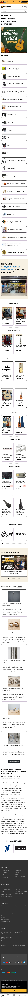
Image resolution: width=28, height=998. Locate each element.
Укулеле (14, 413)
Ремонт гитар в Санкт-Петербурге (6, 938)
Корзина (19, 996)
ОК (14, 990)
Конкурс (17, 874)
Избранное (14, 996)
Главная (2, 996)
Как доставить (4, 872)
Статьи (2, 874)
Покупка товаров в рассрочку (19, 931)
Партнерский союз (5, 889)
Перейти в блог (14, 761)
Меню (25, 996)
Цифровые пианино (14, 439)
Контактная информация (9, 913)
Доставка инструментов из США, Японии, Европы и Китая (7, 932)
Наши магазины (6, 819)
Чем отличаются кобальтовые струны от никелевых (12, 746)
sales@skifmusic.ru (5, 921)
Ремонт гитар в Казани (20, 937)
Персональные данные (20, 908)
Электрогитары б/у (14, 330)
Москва (25, 6)
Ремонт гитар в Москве (20, 935)
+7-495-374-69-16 (5, 919)
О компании (4, 887)
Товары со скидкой (14, 466)
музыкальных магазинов (10, 268)
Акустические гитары (14, 359)
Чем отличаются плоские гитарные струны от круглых (13, 661)
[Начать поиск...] (25, 11)
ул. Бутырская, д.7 (22, 7)
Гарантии (17, 872)
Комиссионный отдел (6, 935)
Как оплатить (18, 870)
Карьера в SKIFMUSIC (20, 893)
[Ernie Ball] (21, 533)
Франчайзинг (18, 889)
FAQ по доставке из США (21, 905)
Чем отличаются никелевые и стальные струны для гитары (12, 689)
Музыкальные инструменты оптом (6, 893)
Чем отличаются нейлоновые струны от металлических (12, 717)
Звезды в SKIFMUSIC (10, 552)
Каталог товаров (5, 870)
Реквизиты (3, 891)
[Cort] (7, 533)
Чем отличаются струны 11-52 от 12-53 (12, 632)
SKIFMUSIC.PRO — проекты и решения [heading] (13, 945)
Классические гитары (14, 386)
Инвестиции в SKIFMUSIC (7, 896)
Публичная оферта (5, 908)
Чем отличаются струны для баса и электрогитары (11, 604)
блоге (19, 587)
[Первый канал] (7, 848)
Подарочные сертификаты (4, 876)
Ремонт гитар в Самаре (6, 940)
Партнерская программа (21, 891)
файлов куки (12, 987)
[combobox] (14, 11)
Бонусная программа (20, 876)
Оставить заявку (5, 905)
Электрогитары (14, 303)
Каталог (8, 996)
